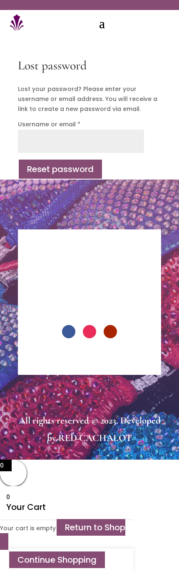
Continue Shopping (57, 560)
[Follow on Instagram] (89, 331)
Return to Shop (95, 527)
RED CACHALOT (95, 438)
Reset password (60, 169)
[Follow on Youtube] (110, 331)
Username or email (49, 124)
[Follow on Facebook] (68, 331)
